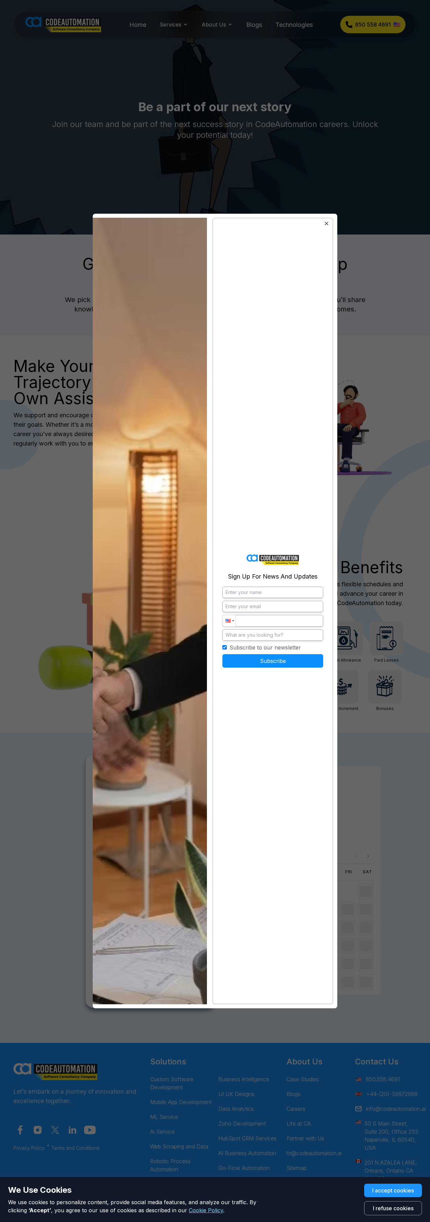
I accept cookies (393, 1190)
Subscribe (273, 661)
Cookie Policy (206, 1210)
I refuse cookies (393, 1208)
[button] (229, 620)
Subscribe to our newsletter (265, 647)
